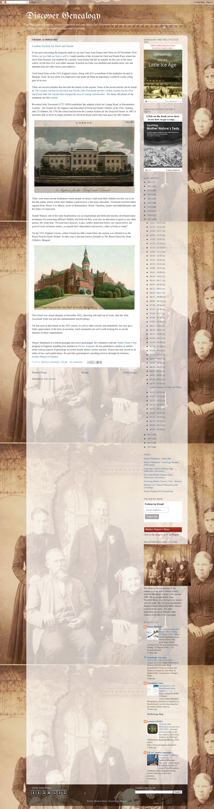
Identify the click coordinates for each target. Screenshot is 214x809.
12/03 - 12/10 (156, 235)
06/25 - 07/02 (156, 326)
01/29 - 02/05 (156, 413)
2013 (149, 447)
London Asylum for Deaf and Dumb (52, 46)
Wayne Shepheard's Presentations (158, 491)
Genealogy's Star (155, 683)
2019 (149, 211)
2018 (149, 215)
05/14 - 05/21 (156, 350)
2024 (149, 190)
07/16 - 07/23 (156, 313)
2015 (149, 439)
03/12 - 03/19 (156, 392)
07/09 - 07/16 (156, 317)
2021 (149, 203)
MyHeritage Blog (155, 714)
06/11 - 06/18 (156, 334)
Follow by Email (154, 504)
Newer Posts (39, 372)
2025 (149, 186)
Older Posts (130, 372)
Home (85, 372)
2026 (149, 182)
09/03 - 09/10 (156, 284)
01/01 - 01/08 (156, 429)
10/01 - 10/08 (156, 272)
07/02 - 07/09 (156, 322)
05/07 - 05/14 (156, 355)
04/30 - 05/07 (156, 359)
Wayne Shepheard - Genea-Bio (157, 458)
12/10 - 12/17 (156, 231)
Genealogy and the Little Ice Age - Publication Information (159, 469)
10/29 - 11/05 (156, 256)
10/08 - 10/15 (156, 268)
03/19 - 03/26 (156, 383)
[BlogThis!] (91, 362)
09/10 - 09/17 (156, 280)
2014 (149, 443)
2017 (149, 219)
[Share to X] (94, 362)
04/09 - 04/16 (156, 371)
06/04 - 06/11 (156, 338)
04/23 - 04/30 (156, 363)
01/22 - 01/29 (156, 417)
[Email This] (88, 362)
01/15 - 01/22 (156, 421)
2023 (149, 194)
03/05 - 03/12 (156, 396)
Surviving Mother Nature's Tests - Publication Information (159, 476)
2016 (149, 434)
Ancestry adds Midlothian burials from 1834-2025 (169, 726)
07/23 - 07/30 (156, 309)
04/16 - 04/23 (156, 367)
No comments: (76, 362)
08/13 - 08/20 (156, 297)
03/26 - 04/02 (156, 379)
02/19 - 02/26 (156, 405)
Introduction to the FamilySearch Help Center (167, 688)
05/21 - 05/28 (156, 346)
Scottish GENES (155, 721)
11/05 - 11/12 (156, 252)
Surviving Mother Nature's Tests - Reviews (163, 481)
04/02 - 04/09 (156, 375)
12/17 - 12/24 (156, 227)
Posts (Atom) (50, 379)
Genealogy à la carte (156, 657)
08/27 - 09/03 (156, 289)
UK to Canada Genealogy (159, 752)
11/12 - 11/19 (156, 247)
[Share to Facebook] (97, 362)
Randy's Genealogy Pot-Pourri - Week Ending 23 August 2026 (169, 631)
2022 (149, 198)
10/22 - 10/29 (156, 260)
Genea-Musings (154, 626)
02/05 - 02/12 (156, 409)
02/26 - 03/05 (156, 400)
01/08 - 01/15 (156, 425)
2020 (149, 207)
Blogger (123, 801)
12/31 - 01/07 (156, 223)
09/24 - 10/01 (156, 276)
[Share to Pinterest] (100, 362)
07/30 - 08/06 (156, 305)
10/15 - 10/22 (156, 264)
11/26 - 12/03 (156, 239)
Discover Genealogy (63, 16)
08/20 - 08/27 (156, 293)
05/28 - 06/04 (156, 342)
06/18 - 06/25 (156, 330)
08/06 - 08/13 (156, 301)
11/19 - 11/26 (156, 243)
